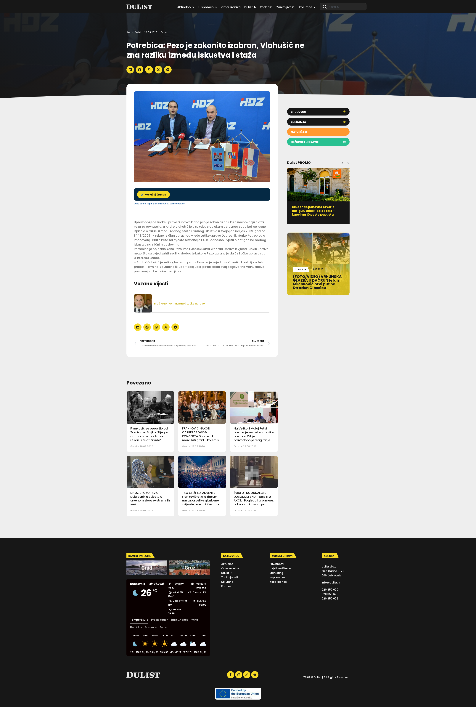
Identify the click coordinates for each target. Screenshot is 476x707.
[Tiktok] (246, 674)
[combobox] (343, 6)
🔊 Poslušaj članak (153, 194)
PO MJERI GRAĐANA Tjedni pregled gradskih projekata (314, 209)
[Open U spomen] (216, 7)
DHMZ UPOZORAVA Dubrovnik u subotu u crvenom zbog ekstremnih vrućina (150, 498)
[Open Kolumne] (314, 7)
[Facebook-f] (230, 674)
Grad (164, 32)
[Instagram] (238, 674)
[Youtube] (254, 674)
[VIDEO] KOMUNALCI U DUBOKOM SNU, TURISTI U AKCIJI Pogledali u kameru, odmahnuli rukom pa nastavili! (254, 500)
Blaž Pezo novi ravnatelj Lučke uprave (179, 303)
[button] (130, 69)
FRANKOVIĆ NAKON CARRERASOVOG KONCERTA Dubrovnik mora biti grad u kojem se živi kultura (201, 436)
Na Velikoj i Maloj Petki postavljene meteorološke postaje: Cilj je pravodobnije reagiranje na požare (254, 436)
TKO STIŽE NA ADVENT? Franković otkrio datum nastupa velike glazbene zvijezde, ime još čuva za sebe (200, 500)
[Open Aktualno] (193, 7)
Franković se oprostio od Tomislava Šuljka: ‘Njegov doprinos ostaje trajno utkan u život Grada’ (149, 434)
